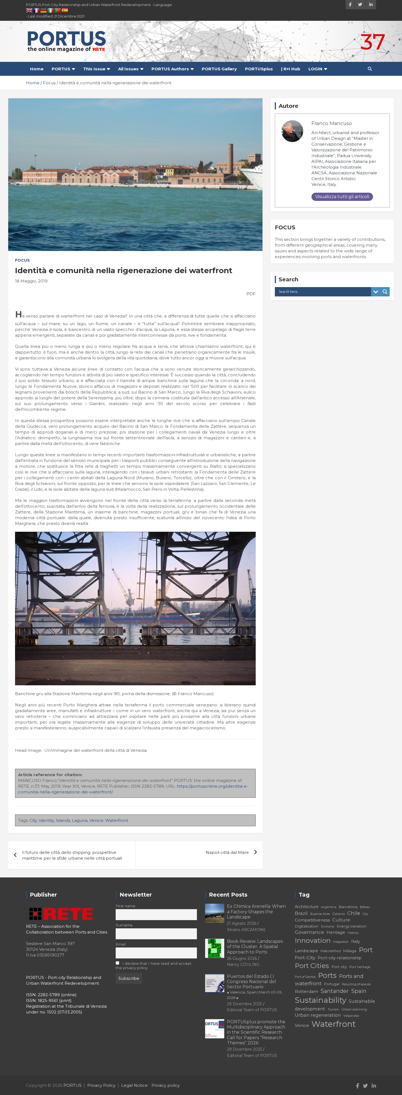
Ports (327, 975)
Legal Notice (134, 1085)
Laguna (80, 820)
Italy (355, 941)
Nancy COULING (243, 964)
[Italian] (50, 10)
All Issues (128, 68)
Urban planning (354, 1009)
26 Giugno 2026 (242, 958)
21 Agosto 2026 (241, 923)
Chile (353, 913)
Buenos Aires (320, 914)
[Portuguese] (58, 10)
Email (121, 944)
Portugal (331, 984)
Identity (46, 820)
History (353, 933)
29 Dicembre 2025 (244, 1003)
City (33, 820)
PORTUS (61, 68)
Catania (338, 914)
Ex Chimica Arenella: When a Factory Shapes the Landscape (256, 911)
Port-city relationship (340, 957)
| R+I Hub (290, 68)
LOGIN (315, 68)
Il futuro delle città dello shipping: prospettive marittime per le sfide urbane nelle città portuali (72, 855)
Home (36, 68)
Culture (341, 920)
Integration (341, 942)
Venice (96, 820)
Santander (335, 991)
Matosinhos (331, 951)
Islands (63, 820)
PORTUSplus (259, 68)
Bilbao (365, 907)
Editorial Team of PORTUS (252, 1009)
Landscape (306, 950)
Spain (358, 991)
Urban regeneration (318, 1015)
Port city (339, 966)
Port (366, 950)
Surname (124, 925)
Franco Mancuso (331, 123)
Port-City (305, 957)
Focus (22, 260)
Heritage (336, 932)
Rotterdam (306, 991)
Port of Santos (305, 977)
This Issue (94, 68)
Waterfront (116, 820)
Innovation (313, 940)
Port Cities (312, 966)
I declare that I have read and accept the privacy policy (154, 965)
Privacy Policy (101, 1085)
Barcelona (348, 907)
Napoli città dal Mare (227, 852)
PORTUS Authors (170, 68)
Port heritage (359, 967)
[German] (43, 10)
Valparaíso (351, 1016)
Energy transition (351, 926)
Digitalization (307, 926)
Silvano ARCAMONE (246, 929)
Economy (327, 926)
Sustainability (320, 1000)
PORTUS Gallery (219, 68)
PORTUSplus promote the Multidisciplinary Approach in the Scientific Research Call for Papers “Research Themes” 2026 (256, 1032)
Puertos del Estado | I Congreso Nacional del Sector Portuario (254, 987)
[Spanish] (65, 10)
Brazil (301, 913)
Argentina (328, 907)
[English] (29, 10)
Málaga (349, 951)
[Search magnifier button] (385, 291)
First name (125, 906)
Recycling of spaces (356, 984)
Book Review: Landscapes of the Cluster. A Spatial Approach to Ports (255, 946)
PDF (250, 293)
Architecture (307, 906)
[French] (36, 10)
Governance (309, 932)
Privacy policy (166, 1085)
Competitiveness (312, 920)
